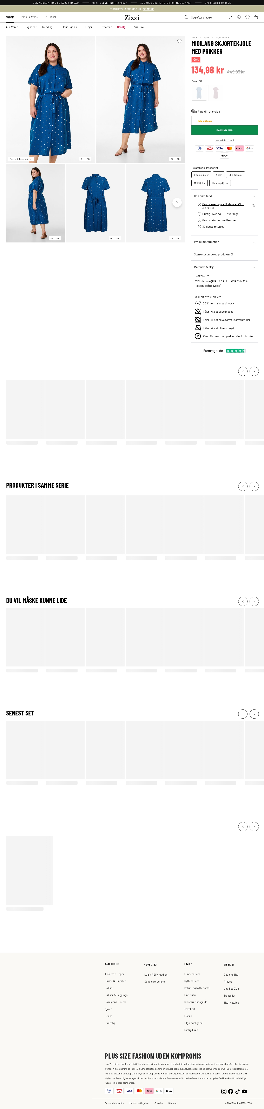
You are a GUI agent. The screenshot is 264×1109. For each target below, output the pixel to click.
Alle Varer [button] (12, 27)
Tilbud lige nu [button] (69, 27)
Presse (228, 981)
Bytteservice (191, 981)
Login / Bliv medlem (156, 974)
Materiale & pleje (204, 267)
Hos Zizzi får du (203, 196)
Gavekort (189, 1009)
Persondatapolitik (114, 1103)
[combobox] (202, 17)
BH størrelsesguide (195, 1002)
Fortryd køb (191, 1030)
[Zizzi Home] (132, 17)
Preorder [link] (106, 27)
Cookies (158, 1103)
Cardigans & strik (115, 1002)
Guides (51, 17)
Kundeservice (192, 974)
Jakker (109, 988)
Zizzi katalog (231, 1002)
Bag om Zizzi (231, 974)
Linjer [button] (88, 27)
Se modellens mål (19, 159)
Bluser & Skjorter (115, 981)
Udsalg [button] (121, 27)
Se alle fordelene (154, 981)
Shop (10, 17)
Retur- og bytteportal (197, 988)
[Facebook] (230, 1091)
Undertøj (110, 1023)
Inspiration (30, 17)
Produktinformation (206, 241)
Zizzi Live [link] (139, 27)
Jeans (108, 1016)
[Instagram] (223, 1091)
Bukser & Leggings (116, 995)
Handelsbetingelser (139, 1103)
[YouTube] (244, 1091)
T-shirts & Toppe (115, 974)
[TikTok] (237, 1091)
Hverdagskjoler (220, 183)
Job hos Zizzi (231, 988)
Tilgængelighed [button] (193, 1023)
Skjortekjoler (223, 37)
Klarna (188, 1016)
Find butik (190, 995)
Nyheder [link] (31, 27)
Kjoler (207, 37)
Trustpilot (230, 995)
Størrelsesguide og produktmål (213, 254)
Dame (194, 37)
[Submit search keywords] (187, 17)
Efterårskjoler (201, 174)
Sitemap (172, 1103)
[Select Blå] (199, 92)
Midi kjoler (199, 183)
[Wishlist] (179, 41)
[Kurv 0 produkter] (256, 17)
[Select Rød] (215, 92)
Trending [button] (47, 27)
